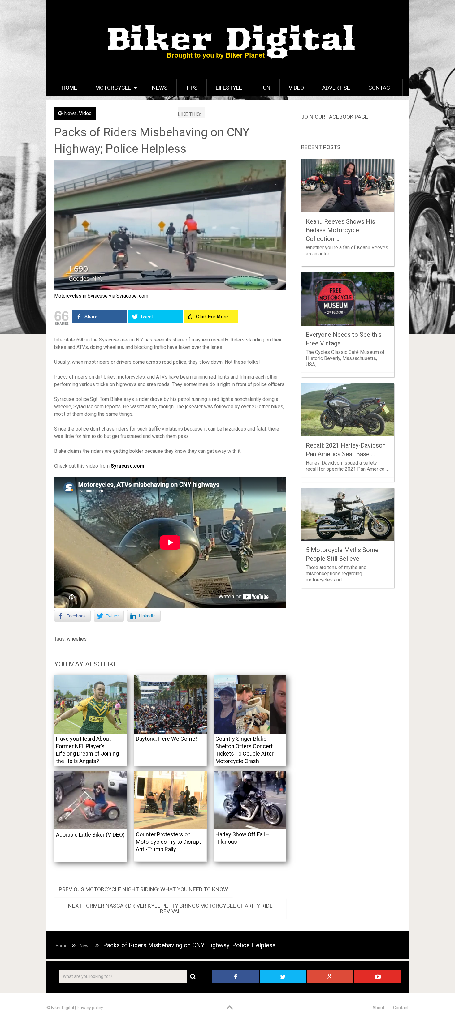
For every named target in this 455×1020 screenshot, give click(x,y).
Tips (191, 87)
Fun (265, 87)
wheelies (77, 639)
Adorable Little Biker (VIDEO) (90, 834)
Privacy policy (90, 1007)
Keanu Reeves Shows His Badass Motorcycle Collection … (340, 230)
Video (296, 87)
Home (69, 87)
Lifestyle (229, 87)
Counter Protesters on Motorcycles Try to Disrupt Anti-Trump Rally (168, 841)
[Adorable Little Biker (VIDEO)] (90, 800)
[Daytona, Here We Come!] (170, 704)
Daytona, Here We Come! (166, 738)
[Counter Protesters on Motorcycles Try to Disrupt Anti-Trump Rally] (170, 800)
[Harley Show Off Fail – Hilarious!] (250, 800)
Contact (380, 87)
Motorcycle (113, 87)
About (378, 1007)
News (159, 87)
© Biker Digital (60, 1007)
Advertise (336, 87)
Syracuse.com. (128, 466)
